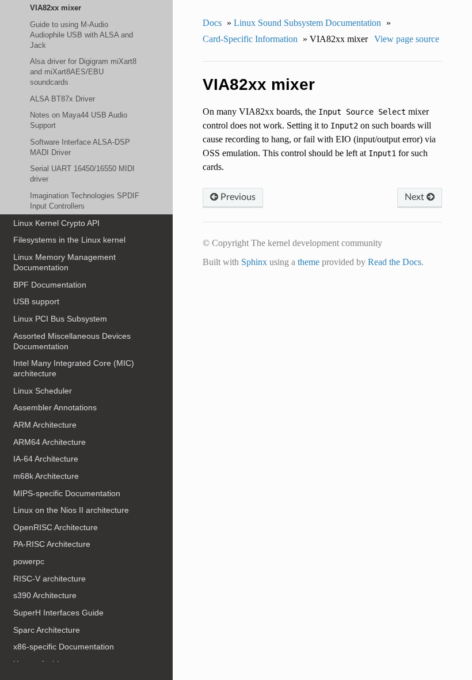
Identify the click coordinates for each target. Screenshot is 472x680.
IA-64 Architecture (45, 458)
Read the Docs (394, 262)
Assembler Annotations (55, 407)
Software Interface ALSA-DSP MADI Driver (80, 147)
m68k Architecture (46, 476)
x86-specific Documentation (63, 646)
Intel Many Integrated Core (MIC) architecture (73, 368)
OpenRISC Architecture (55, 527)
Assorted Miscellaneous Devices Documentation (72, 341)
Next (416, 197)
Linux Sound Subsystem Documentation (307, 23)
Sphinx (254, 262)
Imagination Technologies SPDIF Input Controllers (84, 200)
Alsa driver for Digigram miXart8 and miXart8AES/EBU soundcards (83, 71)
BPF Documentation (49, 284)
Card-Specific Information (250, 39)
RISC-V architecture (49, 578)
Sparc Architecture (46, 629)
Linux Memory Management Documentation (64, 262)
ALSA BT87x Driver (62, 99)
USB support (36, 301)
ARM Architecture (45, 424)
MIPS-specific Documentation (66, 493)
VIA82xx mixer (55, 7)
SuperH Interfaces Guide (58, 612)
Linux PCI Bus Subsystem (60, 318)
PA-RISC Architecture (51, 544)
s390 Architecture (45, 595)
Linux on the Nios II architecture (71, 510)
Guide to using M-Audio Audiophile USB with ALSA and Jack (81, 35)
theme (308, 262)
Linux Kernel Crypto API (56, 223)
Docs (212, 23)
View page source (406, 39)
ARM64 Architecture (49, 442)
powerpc (28, 561)
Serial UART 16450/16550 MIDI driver (82, 173)
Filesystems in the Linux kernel (69, 239)
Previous (237, 197)
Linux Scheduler (42, 390)
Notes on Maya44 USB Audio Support (78, 120)
